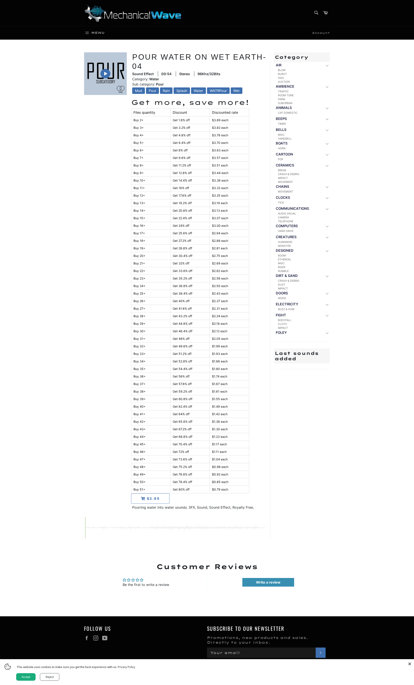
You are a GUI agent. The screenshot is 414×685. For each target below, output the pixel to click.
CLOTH (282, 324)
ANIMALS (284, 108)
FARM (281, 99)
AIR (278, 65)
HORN (281, 148)
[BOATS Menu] (327, 143)
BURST (282, 74)
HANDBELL (285, 138)
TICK (281, 202)
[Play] (105, 73)
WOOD (282, 298)
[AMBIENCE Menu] (327, 87)
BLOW (281, 70)
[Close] (410, 663)
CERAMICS (285, 165)
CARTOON (284, 154)
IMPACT (283, 178)
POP (280, 159)
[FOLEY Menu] (327, 333)
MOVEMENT (285, 181)
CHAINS (282, 186)
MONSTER (284, 245)
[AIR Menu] (327, 65)
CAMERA (283, 217)
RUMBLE (283, 271)
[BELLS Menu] (327, 130)
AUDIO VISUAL (287, 213)
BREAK (282, 170)
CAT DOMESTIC (288, 112)
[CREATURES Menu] (327, 237)
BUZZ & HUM (286, 309)
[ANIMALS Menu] (327, 108)
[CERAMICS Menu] (327, 165)
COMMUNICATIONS (292, 208)
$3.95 (153, 498)
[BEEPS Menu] (327, 119)
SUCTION (284, 81)
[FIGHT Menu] (327, 315)
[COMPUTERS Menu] (327, 226)
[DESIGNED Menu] (327, 251)
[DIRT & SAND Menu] (327, 276)
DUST (281, 284)
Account (321, 32)
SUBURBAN (285, 103)
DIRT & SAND (287, 275)
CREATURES (286, 237)
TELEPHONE (285, 221)
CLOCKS (283, 197)
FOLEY (281, 332)
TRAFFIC (283, 91)
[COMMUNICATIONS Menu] (327, 209)
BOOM (282, 255)
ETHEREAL (284, 259)
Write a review (268, 582)
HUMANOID (285, 242)
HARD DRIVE (285, 231)
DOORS (282, 293)
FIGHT (281, 315)
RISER (281, 267)
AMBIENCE (285, 86)
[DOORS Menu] (327, 293)
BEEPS (281, 118)
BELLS (281, 129)
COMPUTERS (287, 226)
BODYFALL (284, 320)
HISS (281, 77)
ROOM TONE (286, 95)
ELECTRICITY (287, 304)
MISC (281, 134)
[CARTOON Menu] (327, 154)
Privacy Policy (126, 667)
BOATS (281, 143)
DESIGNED (284, 250)
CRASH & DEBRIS (288, 174)
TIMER (282, 123)
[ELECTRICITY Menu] (327, 304)
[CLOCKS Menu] (327, 198)
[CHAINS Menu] (327, 187)
